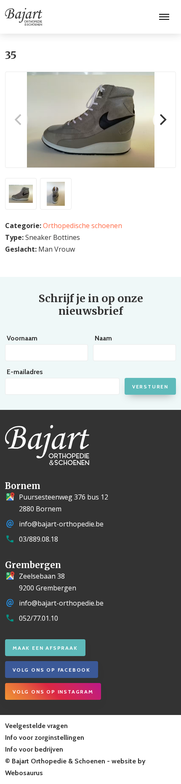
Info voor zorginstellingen (44, 737)
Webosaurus (24, 773)
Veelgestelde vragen (36, 726)
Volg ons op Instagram (53, 691)
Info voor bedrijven (34, 749)
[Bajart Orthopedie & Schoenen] (21, 17)
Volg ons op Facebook (51, 670)
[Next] (162, 120)
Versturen (150, 386)
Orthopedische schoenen (82, 225)
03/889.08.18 (38, 539)
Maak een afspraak (45, 648)
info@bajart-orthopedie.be (61, 524)
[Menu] (164, 17)
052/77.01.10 (38, 618)
